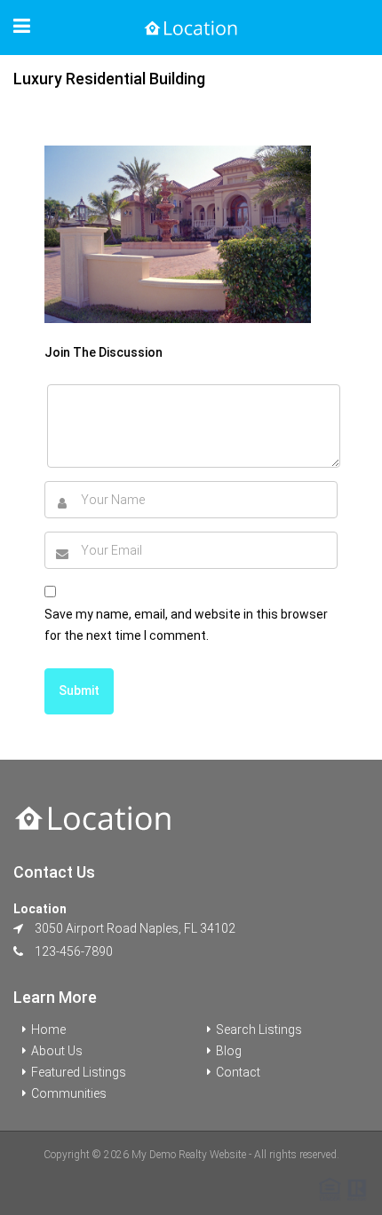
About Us (57, 1051)
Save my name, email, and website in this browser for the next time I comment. (186, 625)
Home (48, 1029)
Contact (238, 1072)
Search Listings (259, 1029)
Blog (229, 1051)
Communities (69, 1093)
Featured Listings (78, 1072)
